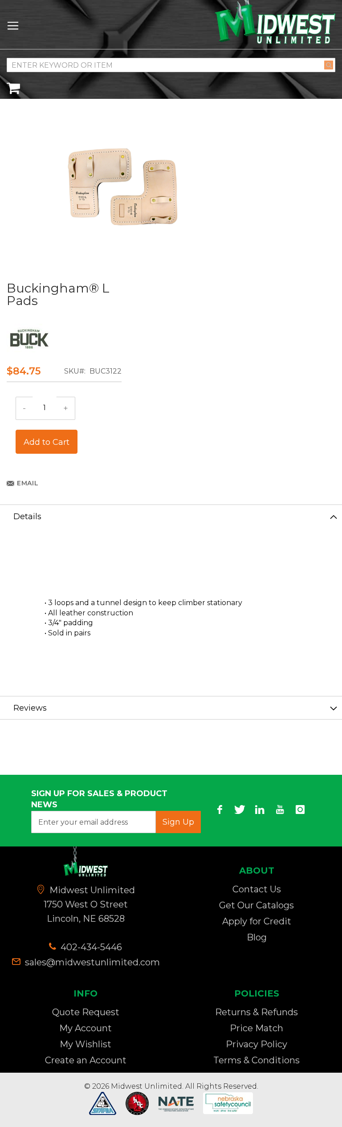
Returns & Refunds (256, 1012)
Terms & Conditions (256, 1060)
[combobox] (171, 65)
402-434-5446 (90, 947)
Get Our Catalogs (256, 905)
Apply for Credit (256, 921)
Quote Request (85, 1012)
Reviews (30, 708)
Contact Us (256, 889)
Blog (257, 937)
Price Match (256, 1028)
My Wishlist (85, 1044)
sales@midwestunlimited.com (92, 962)
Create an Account (85, 1060)
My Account (85, 1028)
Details (27, 516)
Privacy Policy (256, 1044)
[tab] (171, 516)
